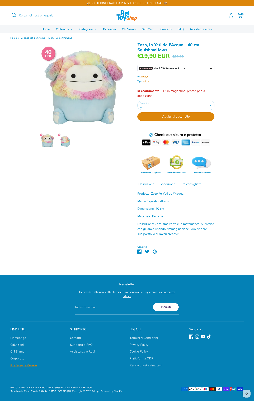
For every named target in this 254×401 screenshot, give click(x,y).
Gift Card (148, 29)
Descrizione (146, 184)
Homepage (18, 338)
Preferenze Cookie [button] (23, 365)
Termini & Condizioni (144, 338)
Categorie (86, 29)
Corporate (17, 358)
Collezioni (63, 29)
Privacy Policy (139, 345)
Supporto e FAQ (81, 345)
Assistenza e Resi (82, 351)
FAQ (181, 29)
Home (46, 29)
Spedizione (167, 184)
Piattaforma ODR (141, 358)
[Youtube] (203, 337)
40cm (146, 81)
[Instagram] (197, 337)
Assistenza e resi (201, 29)
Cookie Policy (139, 351)
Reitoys (144, 76)
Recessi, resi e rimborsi (146, 365)
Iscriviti (166, 307)
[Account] (231, 15)
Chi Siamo (129, 29)
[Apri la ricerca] (13, 15)
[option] (83, 87)
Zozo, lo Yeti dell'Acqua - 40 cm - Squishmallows (46, 37)
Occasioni (109, 29)
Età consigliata (191, 184)
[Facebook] (191, 337)
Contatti (166, 29)
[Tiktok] (209, 337)
